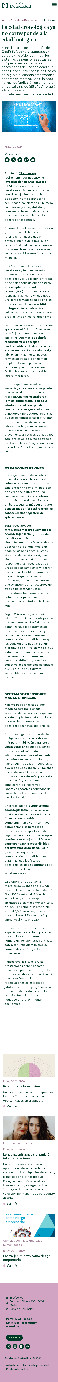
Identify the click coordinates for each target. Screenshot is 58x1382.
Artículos (49, 20)
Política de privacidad (35, 1365)
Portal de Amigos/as (19, 1319)
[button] (17, 5)
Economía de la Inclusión (21, 1086)
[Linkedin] (21, 1346)
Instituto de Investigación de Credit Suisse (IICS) (25, 182)
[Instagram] (15, 1346)
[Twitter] (8, 1346)
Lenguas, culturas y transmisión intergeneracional (27, 1157)
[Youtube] (27, 1346)
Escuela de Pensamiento (26, 20)
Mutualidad (13, 1326)
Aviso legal (12, 1365)
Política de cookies (17, 1369)
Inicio (5, 20)
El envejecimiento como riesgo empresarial (26, 1258)
